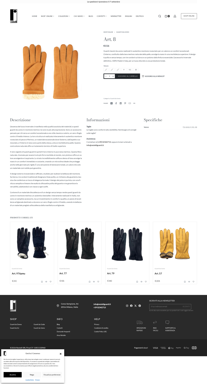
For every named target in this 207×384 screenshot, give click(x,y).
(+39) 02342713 (104, 142)
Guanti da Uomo (122, 32)
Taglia (106, 66)
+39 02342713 (100, 307)
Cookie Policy (30, 380)
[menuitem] (128, 16)
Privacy (37, 380)
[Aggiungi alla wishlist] (50, 281)
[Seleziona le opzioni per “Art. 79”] (137, 281)
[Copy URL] (134, 103)
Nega (32, 375)
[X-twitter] (135, 306)
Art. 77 (63, 273)
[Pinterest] (139, 306)
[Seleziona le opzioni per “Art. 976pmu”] (42, 281)
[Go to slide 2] (70, 227)
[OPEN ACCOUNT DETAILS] (175, 16)
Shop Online (108, 32)
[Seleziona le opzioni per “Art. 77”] (89, 281)
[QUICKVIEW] (46, 281)
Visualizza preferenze (51, 375)
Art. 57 (158, 273)
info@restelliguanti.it (95, 145)
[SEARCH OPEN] (159, 16)
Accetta (13, 375)
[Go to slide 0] (63, 227)
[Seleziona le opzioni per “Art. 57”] (185, 281)
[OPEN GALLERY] (50, 71)
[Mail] (130, 103)
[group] (80, 243)
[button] (60, 353)
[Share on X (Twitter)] (111, 103)
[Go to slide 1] (67, 227)
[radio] (123, 69)
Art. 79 (110, 273)
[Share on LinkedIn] (121, 103)
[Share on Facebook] (116, 103)
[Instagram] (127, 306)
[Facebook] (131, 306)
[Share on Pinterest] (125, 103)
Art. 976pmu (18, 273)
